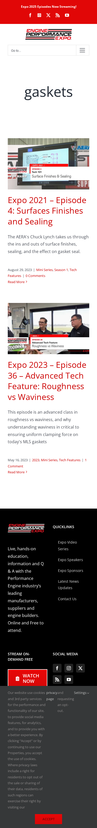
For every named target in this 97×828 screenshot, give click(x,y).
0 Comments (35, 275)
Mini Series (44, 269)
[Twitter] (80, 668)
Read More (16, 282)
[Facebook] (57, 668)
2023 (35, 460)
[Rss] (57, 679)
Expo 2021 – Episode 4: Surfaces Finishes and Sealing (47, 210)
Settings (80, 692)
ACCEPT (48, 819)
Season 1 (61, 269)
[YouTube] (68, 679)
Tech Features (69, 460)
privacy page (51, 695)
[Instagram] (68, 668)
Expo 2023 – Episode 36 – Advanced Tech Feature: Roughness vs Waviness (47, 380)
